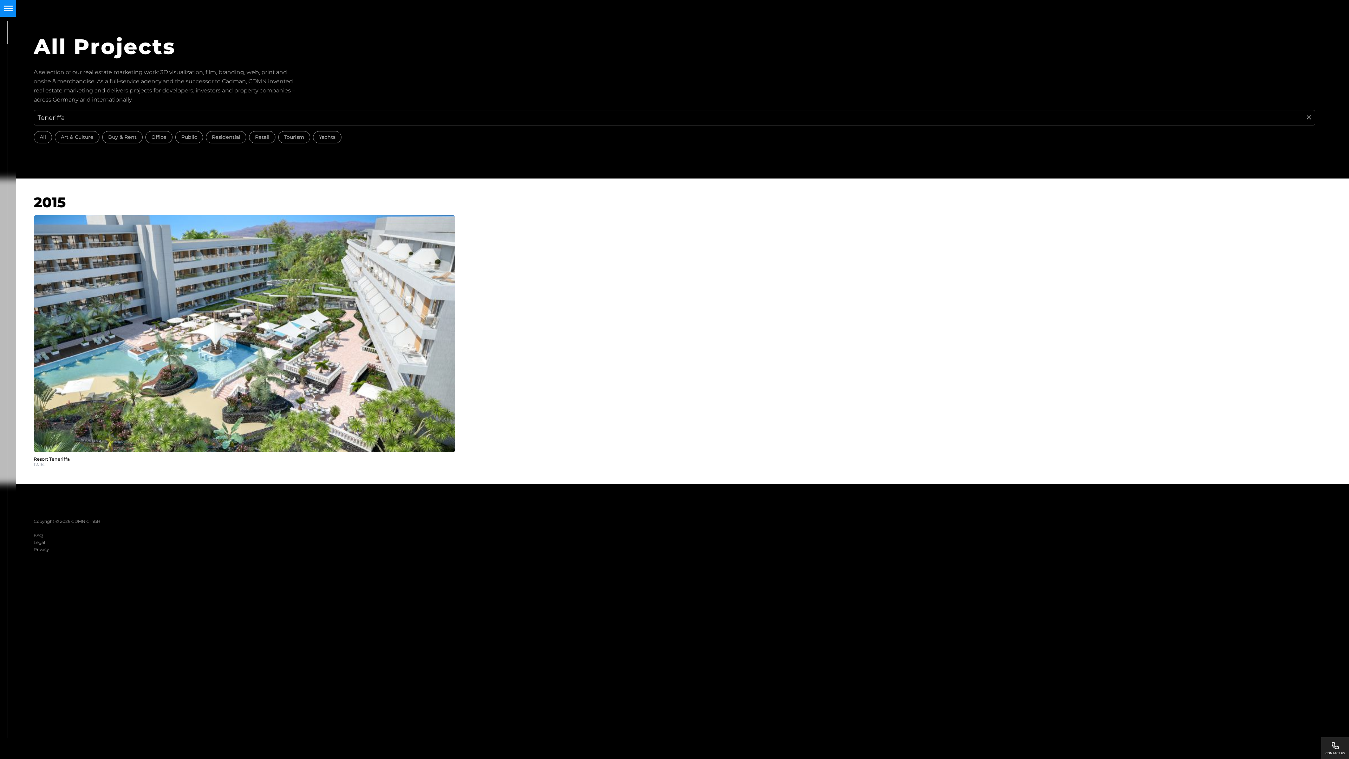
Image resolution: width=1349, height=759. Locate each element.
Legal (39, 542)
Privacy (41, 549)
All (43, 137)
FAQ (38, 535)
